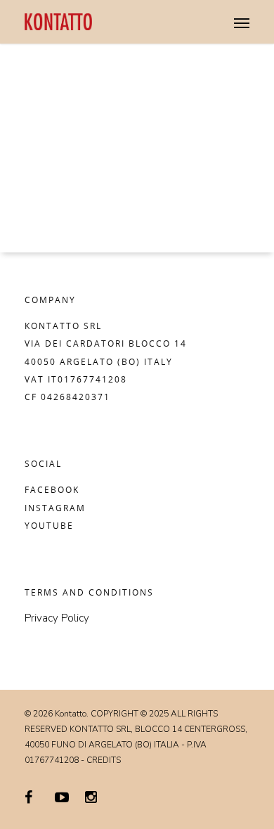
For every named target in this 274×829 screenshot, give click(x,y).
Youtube (49, 526)
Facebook (52, 490)
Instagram (55, 508)
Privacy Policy (57, 618)
